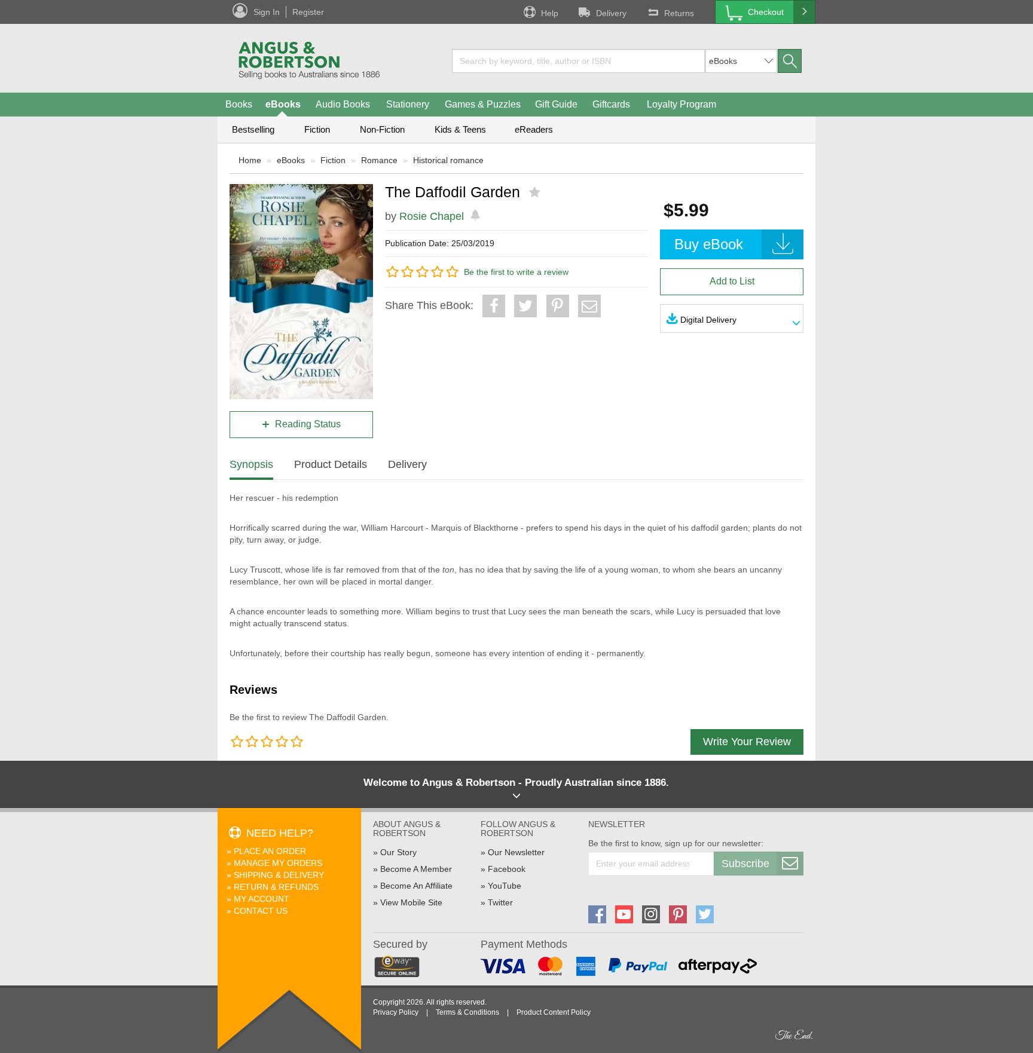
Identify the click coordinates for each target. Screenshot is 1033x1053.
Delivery (611, 13)
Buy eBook (708, 244)
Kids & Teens (460, 129)
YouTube (504, 885)
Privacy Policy (395, 1012)
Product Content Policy (553, 1012)
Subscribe (745, 864)
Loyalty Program (681, 104)
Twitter (500, 902)
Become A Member (416, 869)
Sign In (266, 12)
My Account (261, 899)
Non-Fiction (382, 129)
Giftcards (611, 104)
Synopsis (251, 464)
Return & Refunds (276, 887)
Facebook (506, 869)
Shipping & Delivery (279, 875)
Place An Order (270, 851)
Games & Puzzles (483, 104)
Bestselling (253, 129)
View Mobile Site (411, 902)
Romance (379, 160)
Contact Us (261, 911)
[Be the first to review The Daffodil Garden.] (536, 192)
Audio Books (343, 104)
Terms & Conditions (467, 1012)
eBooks (283, 104)
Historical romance (448, 160)
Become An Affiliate (416, 885)
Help (549, 13)
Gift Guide (556, 104)
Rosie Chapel (431, 216)
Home (250, 160)
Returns (679, 13)
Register (308, 12)
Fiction (317, 129)
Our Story (398, 852)
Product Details (330, 464)
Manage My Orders (278, 863)
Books (238, 104)
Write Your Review (747, 742)
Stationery (407, 104)
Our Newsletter (516, 852)
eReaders (534, 129)
